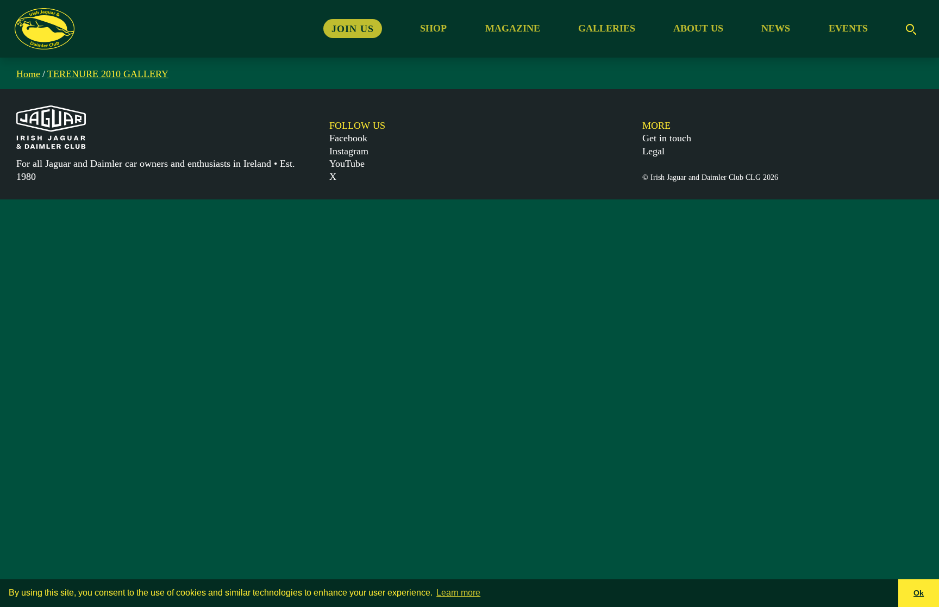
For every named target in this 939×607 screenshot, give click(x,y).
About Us (698, 28)
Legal (653, 151)
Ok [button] (918, 593)
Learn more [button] (458, 592)
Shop (433, 28)
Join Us (352, 28)
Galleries (606, 28)
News (775, 28)
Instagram (348, 151)
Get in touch (666, 138)
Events (848, 28)
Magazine (512, 28)
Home (28, 73)
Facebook (348, 138)
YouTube (347, 163)
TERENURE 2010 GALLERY (107, 73)
